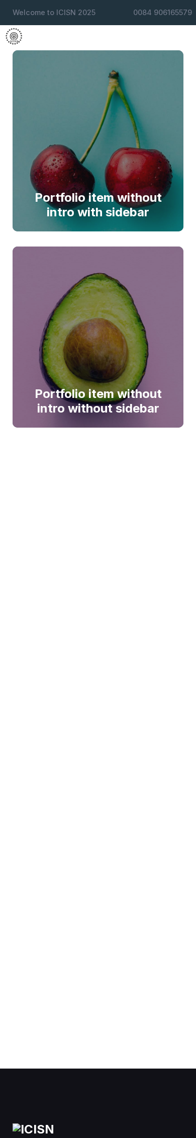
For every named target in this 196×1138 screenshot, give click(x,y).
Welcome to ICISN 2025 (54, 12)
